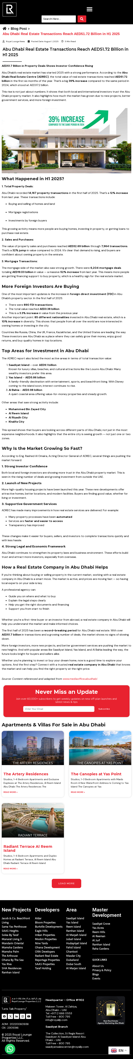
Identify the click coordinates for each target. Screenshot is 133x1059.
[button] (89, 9)
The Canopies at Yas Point (96, 774)
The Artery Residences (25, 774)
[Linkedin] (16, 1016)
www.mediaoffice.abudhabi (80, 679)
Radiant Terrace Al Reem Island (27, 848)
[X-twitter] (10, 1016)
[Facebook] (4, 1016)
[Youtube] (28, 1016)
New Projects (16, 910)
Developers (47, 910)
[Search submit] (82, 18)
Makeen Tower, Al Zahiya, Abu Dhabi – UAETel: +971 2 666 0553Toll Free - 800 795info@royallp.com (65, 1010)
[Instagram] (22, 1016)
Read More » (10, 792)
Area (71, 910)
